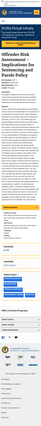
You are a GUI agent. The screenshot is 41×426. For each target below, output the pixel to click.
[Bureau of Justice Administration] (8, 358)
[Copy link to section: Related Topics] (18, 274)
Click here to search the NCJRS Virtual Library (20, 44)
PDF (7, 250)
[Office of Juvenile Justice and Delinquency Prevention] (7, 366)
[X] (10, 338)
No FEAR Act (5, 403)
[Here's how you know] (20, 3)
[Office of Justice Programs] (4, 12)
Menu (36, 12)
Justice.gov (5, 417)
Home (3, 21)
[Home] (20, 12)
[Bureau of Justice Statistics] (20, 359)
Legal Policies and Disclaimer (11, 398)
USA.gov (4, 413)
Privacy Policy (5, 393)
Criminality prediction (12, 278)
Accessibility (5, 379)
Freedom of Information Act (10, 408)
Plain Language (6, 389)
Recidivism (30, 294)
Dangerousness (10, 284)
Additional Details (10, 207)
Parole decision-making (13, 294)
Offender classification (13, 289)
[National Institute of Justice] (33, 358)
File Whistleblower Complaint (11, 384)
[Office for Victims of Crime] (20, 366)
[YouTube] (17, 338)
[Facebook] (4, 338)
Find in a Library (9, 265)
